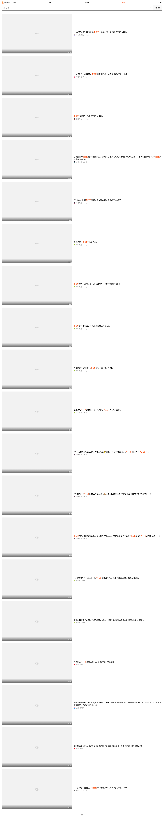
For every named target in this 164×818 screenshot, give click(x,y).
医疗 (51, 2)
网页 (14, 2)
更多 (159, 2)
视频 (123, 2)
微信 (87, 2)
